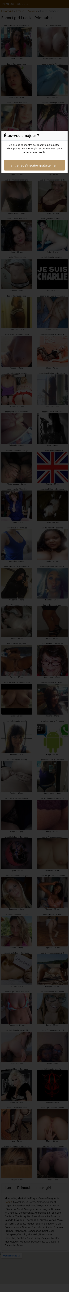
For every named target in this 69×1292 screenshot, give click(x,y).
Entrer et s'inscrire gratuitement (34, 165)
